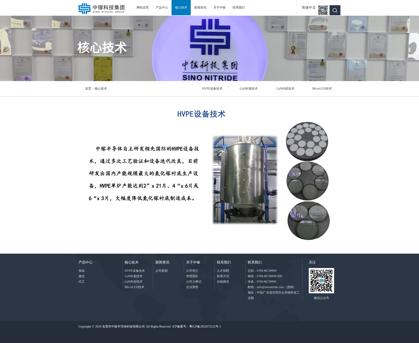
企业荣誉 (192, 287)
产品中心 (162, 7)
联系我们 (239, 7)
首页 (88, 88)
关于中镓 (219, 7)
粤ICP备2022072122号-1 (205, 326)
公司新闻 (161, 270)
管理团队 (192, 276)
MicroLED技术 (322, 88)
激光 (82, 276)
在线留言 (223, 281)
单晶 (82, 270)
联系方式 (223, 276)
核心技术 (181, 7)
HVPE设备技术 (212, 88)
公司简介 (192, 270)
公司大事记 (193, 281)
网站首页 (143, 7)
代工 (82, 281)
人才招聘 (223, 270)
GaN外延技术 (285, 88)
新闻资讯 (200, 7)
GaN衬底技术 (249, 88)
